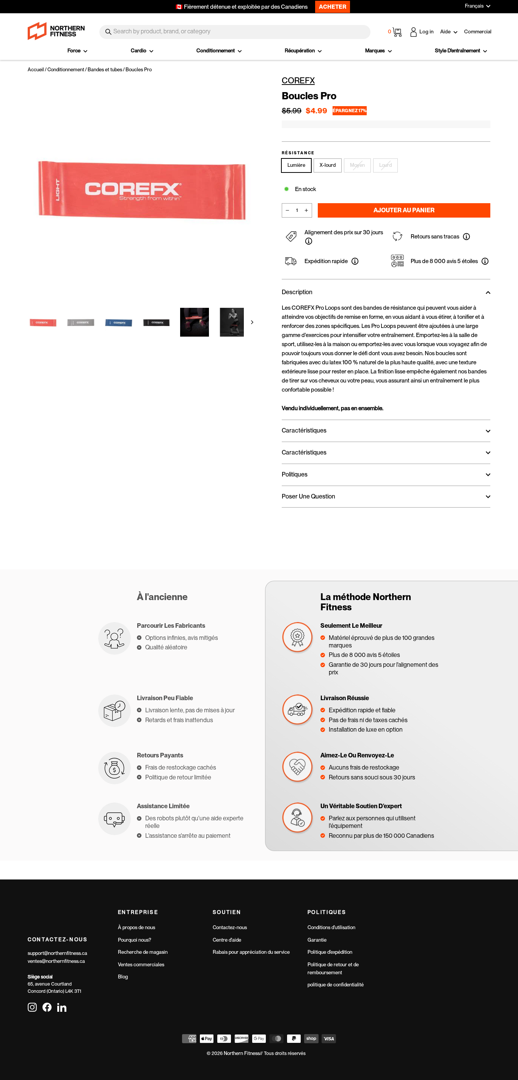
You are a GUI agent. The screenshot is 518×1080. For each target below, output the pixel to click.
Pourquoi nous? (134, 940)
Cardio (139, 50)
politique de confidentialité (336, 985)
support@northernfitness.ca (57, 953)
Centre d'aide (227, 940)
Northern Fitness (242, 1053)
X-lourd (328, 165)
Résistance (298, 153)
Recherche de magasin (143, 952)
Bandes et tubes (105, 69)
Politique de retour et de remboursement (333, 968)
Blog (123, 977)
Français (474, 6)
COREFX (298, 80)
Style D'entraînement (458, 50)
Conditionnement (216, 50)
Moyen (357, 165)
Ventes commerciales (141, 964)
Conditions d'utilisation (331, 927)
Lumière (296, 165)
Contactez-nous (230, 927)
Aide (446, 31)
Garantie (317, 940)
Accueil (36, 69)
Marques (375, 50)
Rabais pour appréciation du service (251, 952)
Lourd (385, 165)
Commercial (477, 31)
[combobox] (234, 32)
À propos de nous (136, 927)
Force (74, 50)
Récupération (300, 50)
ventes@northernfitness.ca (56, 961)
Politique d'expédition (330, 952)
